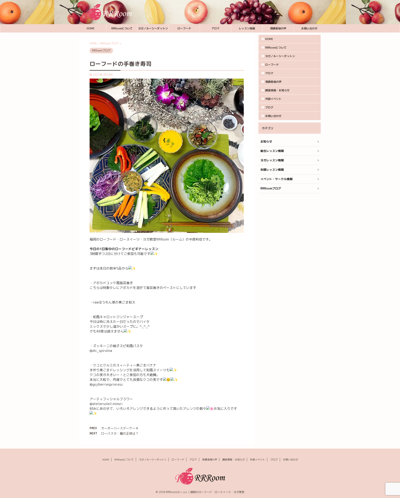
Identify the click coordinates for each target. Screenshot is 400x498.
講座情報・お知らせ (277, 90)
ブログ (269, 107)
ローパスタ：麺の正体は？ (120, 433)
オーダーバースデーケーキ (120, 428)
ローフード (184, 28)
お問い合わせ (309, 28)
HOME (91, 28)
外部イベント (273, 99)
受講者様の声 (278, 28)
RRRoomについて (121, 28)
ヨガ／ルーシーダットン (153, 28)
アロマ (215, 28)
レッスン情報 (247, 28)
